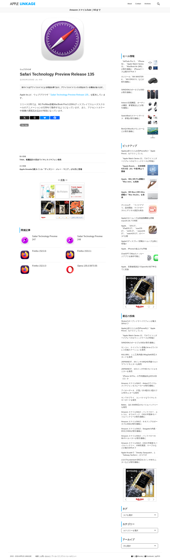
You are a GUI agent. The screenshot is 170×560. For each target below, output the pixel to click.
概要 (37, 556)
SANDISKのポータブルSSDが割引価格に (138, 343)
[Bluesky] (45, 117)
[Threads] (34, 117)
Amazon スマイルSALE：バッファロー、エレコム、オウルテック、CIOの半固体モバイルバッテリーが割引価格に (139, 414)
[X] (24, 117)
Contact (138, 4)
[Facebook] (55, 117)
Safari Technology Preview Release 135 (69, 95)
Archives (147, 4)
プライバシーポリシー (68, 556)
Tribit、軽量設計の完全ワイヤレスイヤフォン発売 (40, 158)
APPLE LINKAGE (25, 556)
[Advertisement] (63, 140)
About (130, 4)
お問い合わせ (45, 556)
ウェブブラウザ (25, 69)
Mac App (25, 125)
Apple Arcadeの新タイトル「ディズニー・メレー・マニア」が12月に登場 (51, 167)
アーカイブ (55, 556)
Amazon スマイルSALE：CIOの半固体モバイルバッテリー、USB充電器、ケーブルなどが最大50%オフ (139, 445)
